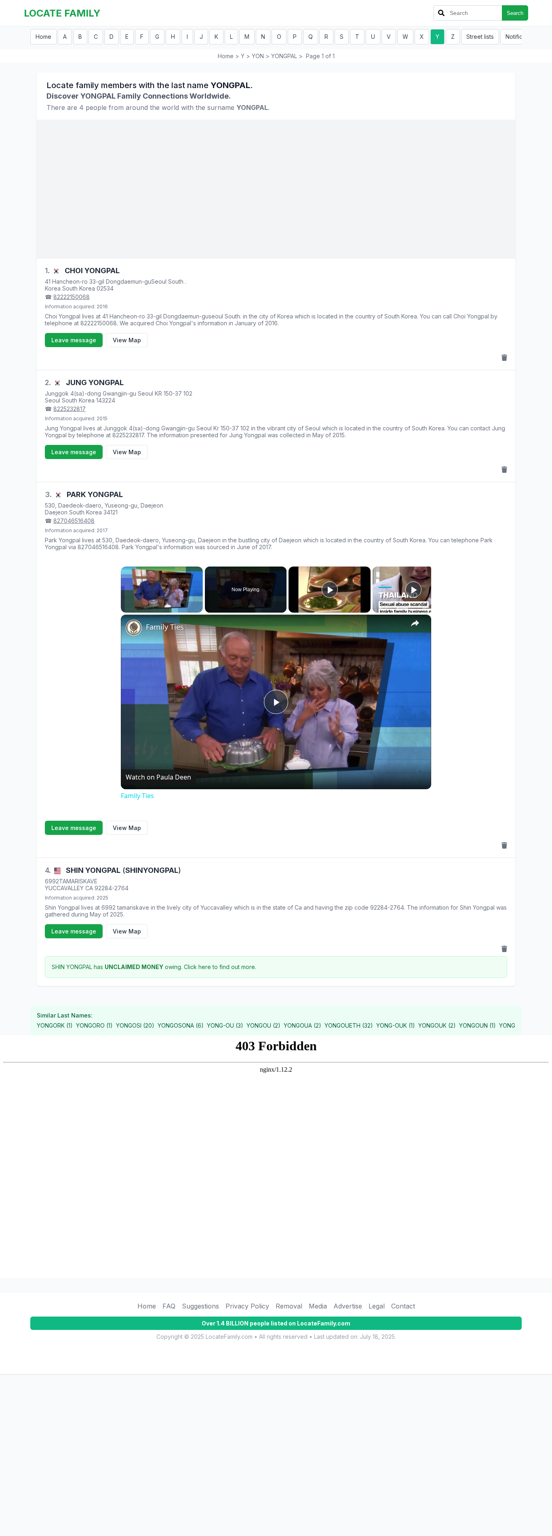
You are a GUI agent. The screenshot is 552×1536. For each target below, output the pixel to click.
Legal (377, 1306)
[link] (134, 627)
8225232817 (69, 408)
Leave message (73, 340)
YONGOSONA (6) (181, 1025)
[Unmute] (135, 608)
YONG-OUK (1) (395, 1025)
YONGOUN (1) (477, 1025)
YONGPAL (284, 56)
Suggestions (200, 1306)
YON (258, 56)
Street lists (480, 36)
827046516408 (74, 520)
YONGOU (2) (263, 1025)
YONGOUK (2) (437, 1025)
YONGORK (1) (55, 1025)
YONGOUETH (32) (348, 1025)
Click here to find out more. (220, 966)
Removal (289, 1306)
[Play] (126, 608)
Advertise (347, 1306)
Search (515, 13)
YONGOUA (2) (302, 1025)
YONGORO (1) (94, 1025)
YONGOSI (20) (135, 1025)
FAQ (168, 1306)
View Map (127, 340)
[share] (415, 623)
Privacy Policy (247, 1306)
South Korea (78, 288)
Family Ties (165, 627)
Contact (403, 1306)
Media (318, 1306)
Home (43, 36)
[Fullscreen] (198, 608)
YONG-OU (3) (225, 1025)
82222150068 (71, 296)
